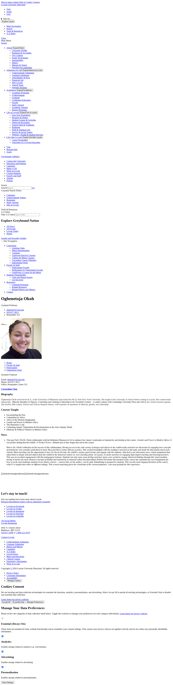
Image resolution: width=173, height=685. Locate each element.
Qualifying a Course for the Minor (26, 272)
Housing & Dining (20, 117)
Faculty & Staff (13, 265)
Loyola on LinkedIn (15, 516)
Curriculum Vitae (9, 389)
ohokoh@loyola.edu (15, 310)
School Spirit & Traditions (23, 125)
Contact (9, 292)
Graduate (16, 98)
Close (3, 38)
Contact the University (16, 161)
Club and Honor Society (22, 277)
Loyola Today (12, 231)
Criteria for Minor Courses (23, 258)
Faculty (15, 102)
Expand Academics (24, 90)
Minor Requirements (20, 250)
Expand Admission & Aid (32, 70)
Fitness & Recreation (21, 122)
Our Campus (17, 55)
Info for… (7, 19)
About (9, 48)
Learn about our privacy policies (15, 599)
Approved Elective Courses (23, 255)
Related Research (19, 287)
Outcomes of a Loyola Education (26, 142)
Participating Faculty (20, 267)
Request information (9, 502)
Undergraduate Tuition (16, 197)
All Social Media (8, 521)
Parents (9, 181)
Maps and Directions (15, 556)
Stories (9, 234)
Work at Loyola (13, 171)
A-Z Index (11, 551)
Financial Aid (17, 80)
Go (33, 188)
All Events (11, 229)
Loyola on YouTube (15, 514)
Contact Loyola (7, 537)
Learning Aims (18, 248)
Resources (10, 282)
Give (8, 14)
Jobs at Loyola (12, 205)
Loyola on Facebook (15, 506)
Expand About (18, 48)
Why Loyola (17, 82)
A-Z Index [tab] (11, 33)
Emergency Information (16, 561)
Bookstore (10, 200)
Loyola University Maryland (13, 5)
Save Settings (7, 682)
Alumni (9, 178)
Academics (11, 90)
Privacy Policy (12, 573)
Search (4, 43)
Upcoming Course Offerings (24, 260)
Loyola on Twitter (14, 509)
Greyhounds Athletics (10, 156)
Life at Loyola (12, 112)
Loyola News (12, 554)
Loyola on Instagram (15, 511)
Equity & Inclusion (20, 58)
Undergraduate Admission (23, 73)
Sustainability (17, 60)
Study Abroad (18, 105)
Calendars (10, 166)
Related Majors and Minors (23, 289)
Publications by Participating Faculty (27, 270)
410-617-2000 (7, 533)
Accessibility (11, 578)
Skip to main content (10, 2)
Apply (9, 12)
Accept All (6, 602)
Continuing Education (21, 100)
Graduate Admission (20, 75)
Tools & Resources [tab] (14, 31)
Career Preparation (20, 140)
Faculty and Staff (13, 176)
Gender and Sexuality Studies (13, 238)
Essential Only (18, 602)
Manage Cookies (14, 581)
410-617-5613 (12, 312)
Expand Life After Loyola (32, 137)
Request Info (11, 149)
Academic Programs (20, 93)
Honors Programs (19, 110)
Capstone (16, 253)
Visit (8, 9)
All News (10, 226)
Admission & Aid (13, 70)
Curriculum (11, 245)
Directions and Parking (16, 163)
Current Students (13, 173)
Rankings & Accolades (21, 53)
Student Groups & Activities (24, 120)
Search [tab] (9, 29)
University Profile (19, 50)
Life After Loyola (13, 137)
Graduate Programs (20, 285)
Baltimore (16, 127)
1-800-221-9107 (23, 533)
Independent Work (20, 263)
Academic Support (20, 107)
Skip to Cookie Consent (29, 2)
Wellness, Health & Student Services (27, 135)
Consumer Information (16, 575)
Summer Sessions (19, 87)
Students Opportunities (16, 275)
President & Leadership (22, 67)
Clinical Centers (13, 559)
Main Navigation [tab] (13, 26)
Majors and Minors (14, 547)
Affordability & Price (21, 78)
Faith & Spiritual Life (21, 130)
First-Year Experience (21, 115)
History (15, 63)
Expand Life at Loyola (28, 113)
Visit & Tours (17, 85)
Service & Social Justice (22, 132)
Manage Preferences (35, 602)
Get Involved (17, 280)
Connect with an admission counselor (34, 502)
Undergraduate (18, 95)
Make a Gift (11, 168)
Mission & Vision (19, 65)
